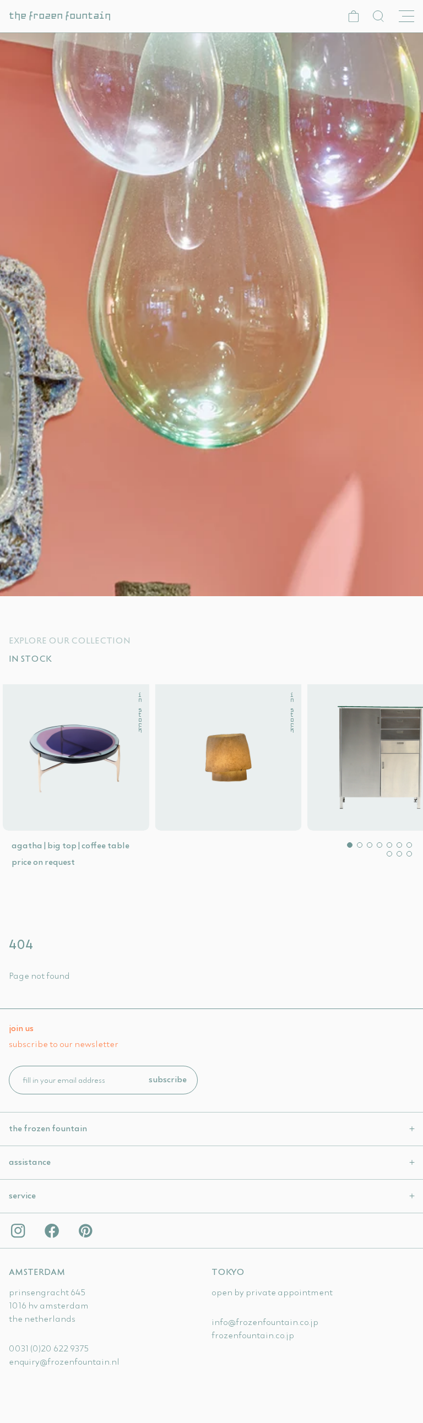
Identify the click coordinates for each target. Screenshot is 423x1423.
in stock (139, 713)
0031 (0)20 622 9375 (49, 1348)
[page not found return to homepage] (211, 314)
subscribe (168, 1078)
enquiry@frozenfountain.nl (64, 1361)
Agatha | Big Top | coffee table (70, 844)
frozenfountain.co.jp (253, 1334)
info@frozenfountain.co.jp (265, 1321)
